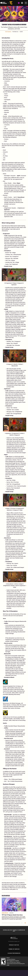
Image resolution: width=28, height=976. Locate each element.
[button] (8, 31)
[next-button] (25, 923)
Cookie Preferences (14, 953)
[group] (14, 909)
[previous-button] (22, 923)
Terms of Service (14, 949)
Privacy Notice (14, 945)
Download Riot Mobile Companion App (14, 930)
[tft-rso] (10, 2)
